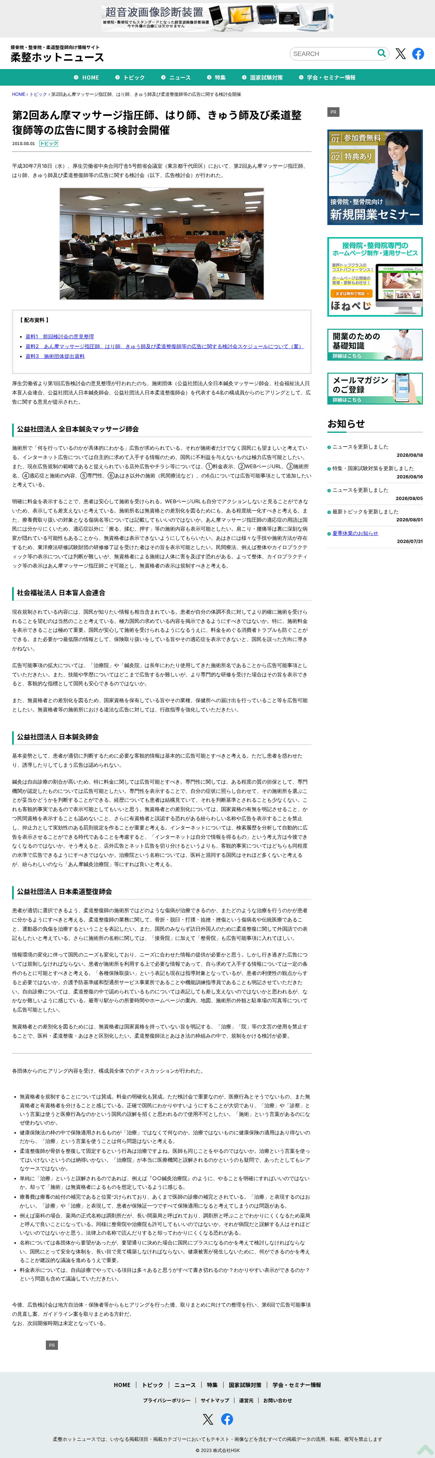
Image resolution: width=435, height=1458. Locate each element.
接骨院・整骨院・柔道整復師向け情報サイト (57, 53)
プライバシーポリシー (167, 1400)
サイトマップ (215, 1400)
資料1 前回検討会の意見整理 (59, 336)
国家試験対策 (266, 77)
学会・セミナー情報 (331, 77)
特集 (220, 77)
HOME (90, 77)
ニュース (180, 77)
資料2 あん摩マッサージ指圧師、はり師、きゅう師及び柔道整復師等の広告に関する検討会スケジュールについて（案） (164, 346)
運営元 (246, 1400)
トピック (134, 77)
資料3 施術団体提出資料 (55, 356)
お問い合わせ (277, 1400)
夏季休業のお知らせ (355, 533)
